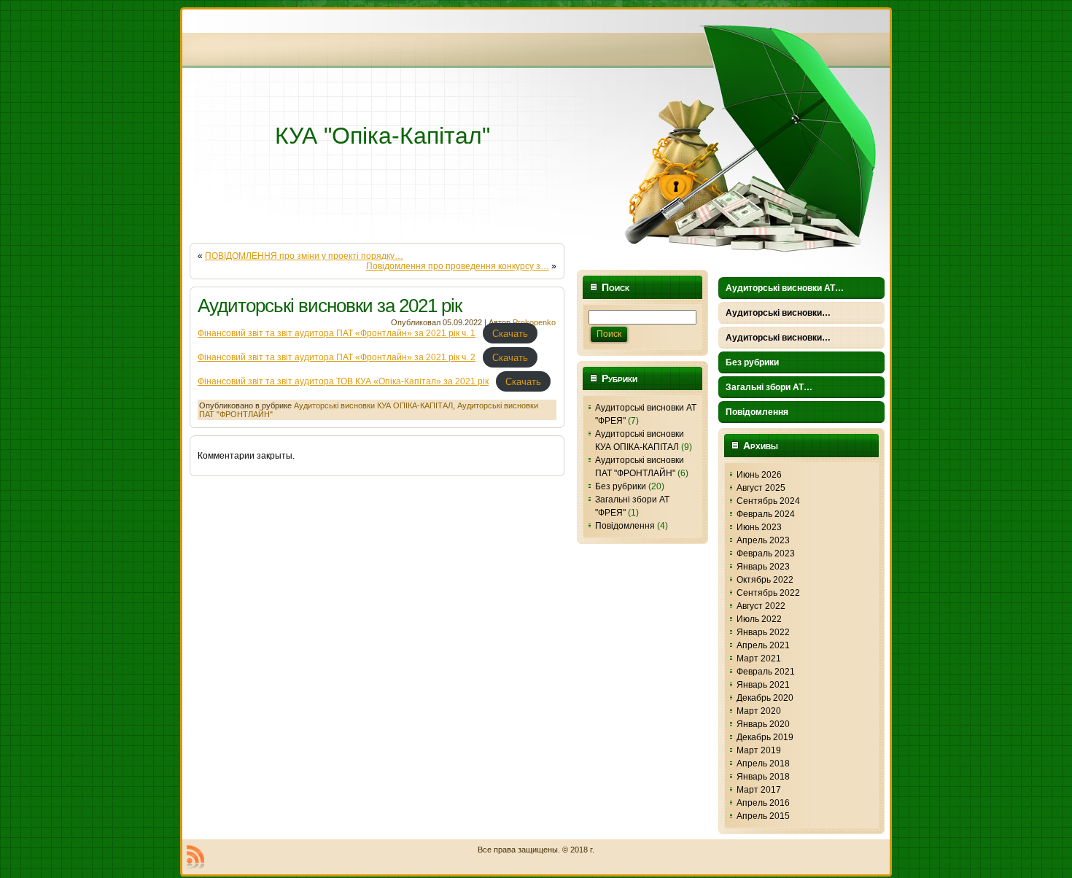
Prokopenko (534, 322)
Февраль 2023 (766, 553)
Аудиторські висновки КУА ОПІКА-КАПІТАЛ (373, 405)
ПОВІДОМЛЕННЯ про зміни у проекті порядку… (304, 256)
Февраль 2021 (766, 672)
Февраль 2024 (766, 514)
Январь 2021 (763, 685)
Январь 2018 (763, 777)
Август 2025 (761, 488)
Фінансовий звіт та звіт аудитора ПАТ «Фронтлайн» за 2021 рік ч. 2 (336, 357)
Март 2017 (759, 790)
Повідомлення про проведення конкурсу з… (457, 266)
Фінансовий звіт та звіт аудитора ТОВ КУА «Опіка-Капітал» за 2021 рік (343, 381)
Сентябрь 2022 (768, 593)
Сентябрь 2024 (768, 501)
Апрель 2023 (763, 540)
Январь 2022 (763, 632)
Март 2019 (759, 750)
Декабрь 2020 (765, 698)
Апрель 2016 (763, 803)
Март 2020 (759, 711)
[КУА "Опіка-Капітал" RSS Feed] (195, 857)
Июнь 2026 (759, 475)
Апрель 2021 (763, 645)
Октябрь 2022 (765, 580)
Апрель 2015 (763, 816)
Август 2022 (761, 606)
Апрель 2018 (763, 763)
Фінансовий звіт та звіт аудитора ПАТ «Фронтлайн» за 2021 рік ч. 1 (336, 333)
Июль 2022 (759, 619)
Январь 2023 (763, 567)
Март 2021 (759, 658)
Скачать (510, 332)
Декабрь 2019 (765, 737)
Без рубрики (620, 486)
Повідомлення (625, 526)
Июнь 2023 (759, 527)
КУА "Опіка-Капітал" (382, 136)
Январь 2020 (763, 724)
